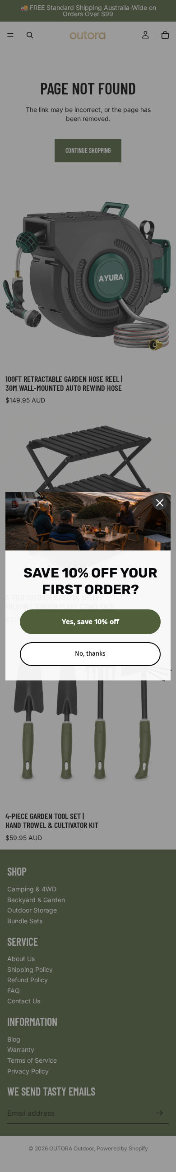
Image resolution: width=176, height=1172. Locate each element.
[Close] (160, 503)
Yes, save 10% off (90, 621)
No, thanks (90, 654)
